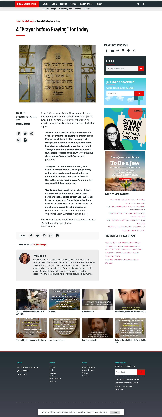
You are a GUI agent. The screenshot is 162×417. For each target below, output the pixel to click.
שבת (107, 243)
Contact (73, 4)
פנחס (108, 220)
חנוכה (138, 246)
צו (139, 213)
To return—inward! (89, 340)
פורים (125, 250)
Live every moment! (57, 340)
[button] (138, 4)
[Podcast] (128, 50)
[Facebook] (106, 50)
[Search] (141, 68)
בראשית (142, 200)
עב (143, 4)
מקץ (134, 203)
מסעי (138, 223)
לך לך (133, 200)
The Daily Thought (49, 8)
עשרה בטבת (110, 250)
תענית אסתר (121, 243)
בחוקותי (133, 217)
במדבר (143, 220)
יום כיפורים (117, 246)
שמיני (135, 213)
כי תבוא (110, 227)
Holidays (99, 4)
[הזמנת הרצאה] (125, 129)
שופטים (123, 227)
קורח (122, 220)
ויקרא (143, 213)
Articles (45, 4)
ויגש (130, 203)
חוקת (117, 220)
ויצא (112, 200)
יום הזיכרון (117, 253)
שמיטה (129, 243)
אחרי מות (119, 213)
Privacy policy (119, 390)
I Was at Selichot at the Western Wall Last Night (30, 312)
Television (87, 8)
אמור (143, 217)
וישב (138, 203)
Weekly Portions (86, 4)
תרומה (114, 206)
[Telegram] (117, 50)
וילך (138, 230)
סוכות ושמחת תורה (128, 246)
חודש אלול (108, 263)
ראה (128, 227)
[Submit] (139, 93)
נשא (137, 220)
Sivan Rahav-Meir (26, 4)
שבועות (117, 256)
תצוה (108, 206)
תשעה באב (110, 260)
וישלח (143, 203)
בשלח (130, 206)
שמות (143, 206)
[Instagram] (123, 50)
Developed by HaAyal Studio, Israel (126, 383)
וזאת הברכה (126, 230)
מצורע (125, 213)
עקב (132, 227)
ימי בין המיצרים (127, 260)
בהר (139, 217)
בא (134, 206)
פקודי (132, 210)
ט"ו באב (135, 260)
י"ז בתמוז (118, 260)
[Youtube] (112, 50)
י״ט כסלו (113, 243)
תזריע (130, 213)
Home (18, 21)
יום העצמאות (126, 253)
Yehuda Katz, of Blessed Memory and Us (130, 311)
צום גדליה (109, 246)
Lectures (63, 4)
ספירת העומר (136, 250)
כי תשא (142, 210)
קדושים (112, 213)
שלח (126, 220)
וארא (138, 206)
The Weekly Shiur (65, 8)
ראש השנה (136, 243)
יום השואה (109, 253)
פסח (129, 250)
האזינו (134, 230)
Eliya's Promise (88, 311)
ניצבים (143, 230)
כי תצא (117, 227)
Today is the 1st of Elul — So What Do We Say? (130, 341)
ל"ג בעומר (135, 253)
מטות (143, 223)
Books (54, 4)
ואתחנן (137, 227)
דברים (143, 227)
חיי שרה (124, 200)
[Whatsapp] (134, 50)
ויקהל (137, 210)
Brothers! (52, 311)
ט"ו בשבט (119, 250)
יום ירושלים (110, 256)
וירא (129, 200)
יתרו (125, 206)
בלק (113, 220)
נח (137, 200)
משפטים (120, 206)
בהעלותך (132, 220)
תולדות (117, 200)
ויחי (126, 203)
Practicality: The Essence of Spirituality (31, 340)
